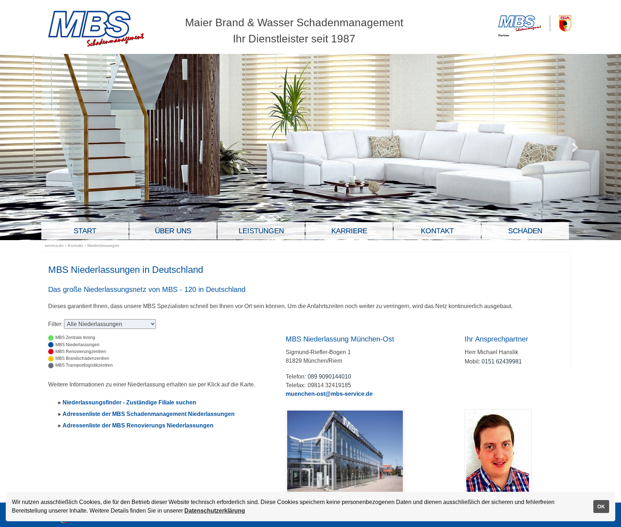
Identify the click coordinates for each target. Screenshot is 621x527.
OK (601, 506)
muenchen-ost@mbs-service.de (329, 394)
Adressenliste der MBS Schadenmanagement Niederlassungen (149, 414)
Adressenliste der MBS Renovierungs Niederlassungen (138, 425)
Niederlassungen (103, 245)
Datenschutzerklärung (214, 511)
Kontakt (76, 245)
